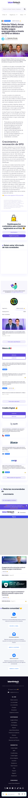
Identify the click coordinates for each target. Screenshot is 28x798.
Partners (14, 735)
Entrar (21, 14)
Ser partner (14, 710)
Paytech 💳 (11, 388)
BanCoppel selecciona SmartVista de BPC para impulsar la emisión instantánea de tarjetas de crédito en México (14, 383)
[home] (14, 2)
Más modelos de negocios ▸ (14, 477)
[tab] (14, 355)
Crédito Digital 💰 (16, 20)
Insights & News (14, 720)
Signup (14, 516)
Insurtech (14, 760)
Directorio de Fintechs (14, 740)
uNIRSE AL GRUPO (14, 668)
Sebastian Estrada (12, 38)
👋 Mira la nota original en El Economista (12, 195)
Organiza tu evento (14, 712)
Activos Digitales (14, 758)
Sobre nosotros (14, 699)
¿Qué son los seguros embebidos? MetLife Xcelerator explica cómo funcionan (13, 593)
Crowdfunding (14, 753)
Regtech (14, 773)
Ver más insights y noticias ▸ (9, 500)
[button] (4, 14)
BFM (14, 750)
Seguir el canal (14, 626)
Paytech (14, 770)
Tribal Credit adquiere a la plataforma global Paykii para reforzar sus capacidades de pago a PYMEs (13, 333)
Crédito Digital (14, 748)
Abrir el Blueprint (14, 647)
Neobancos (14, 763)
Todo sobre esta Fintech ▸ (14, 341)
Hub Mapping (14, 725)
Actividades (14, 722)
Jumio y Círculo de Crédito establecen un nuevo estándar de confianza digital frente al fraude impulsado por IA (14, 364)
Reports (14, 727)
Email (5, 527)
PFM (14, 768)
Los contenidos (14, 705)
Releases (7, 435)
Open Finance (14, 765)
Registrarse (12, 14)
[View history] (19, 794)
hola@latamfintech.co (17, 292)
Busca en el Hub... (14, 737)
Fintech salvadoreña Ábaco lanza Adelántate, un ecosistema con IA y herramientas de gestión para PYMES (14, 448)
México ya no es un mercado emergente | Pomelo (13, 392)
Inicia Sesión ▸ (14, 232)
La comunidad (14, 702)
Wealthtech (14, 775)
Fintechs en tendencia (14, 732)
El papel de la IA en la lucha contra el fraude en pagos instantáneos (13, 568)
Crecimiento (7, 20)
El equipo (14, 707)
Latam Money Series (14, 730)
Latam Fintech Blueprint (14, 783)
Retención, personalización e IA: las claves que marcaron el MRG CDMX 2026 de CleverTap (14, 374)
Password (6, 534)
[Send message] (22, 794)
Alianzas (5, 369)
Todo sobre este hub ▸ (14, 401)
